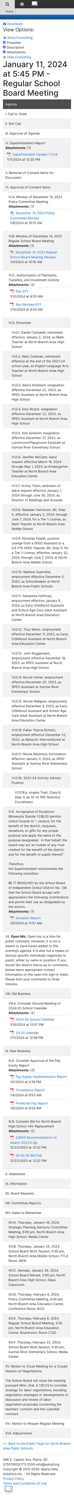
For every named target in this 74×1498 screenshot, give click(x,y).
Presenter (14, 43)
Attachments (16, 52)
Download (14, 24)
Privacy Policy (13, 1479)
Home (9, 11)
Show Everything (19, 38)
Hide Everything (18, 57)
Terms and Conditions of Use (25, 1483)
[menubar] (20, 4)
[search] (7, 4)
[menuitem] (7, 4)
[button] (22, 4)
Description (15, 47)
